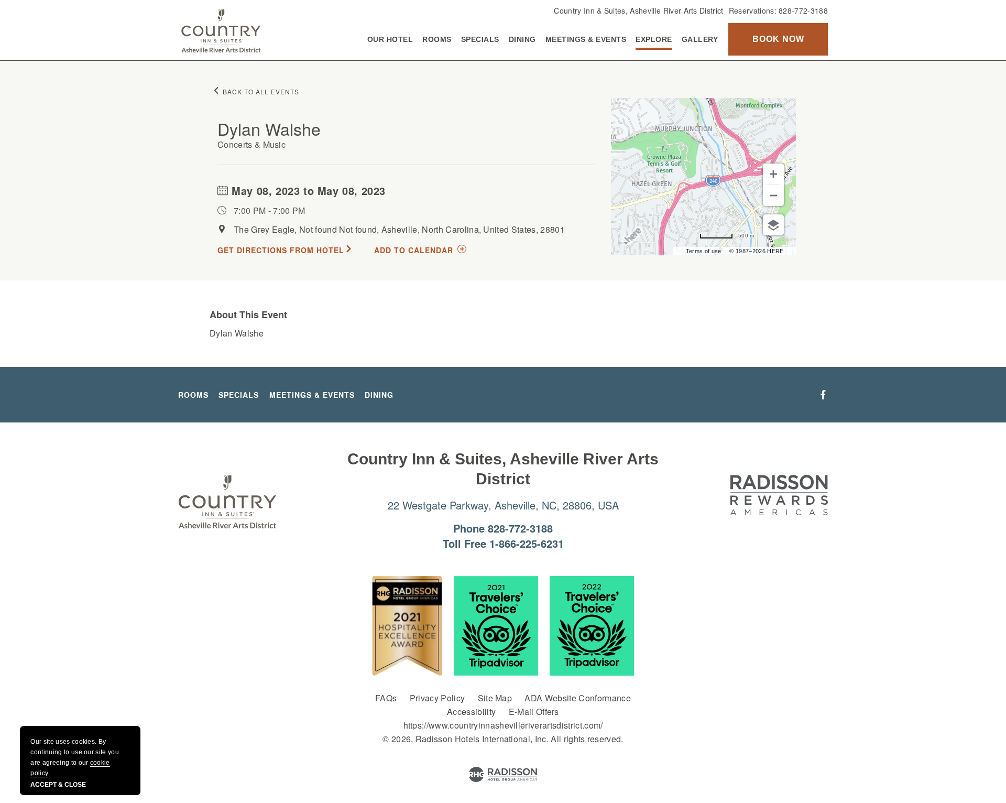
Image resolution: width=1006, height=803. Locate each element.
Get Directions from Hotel (280, 250)
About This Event (248, 314)
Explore (654, 39)
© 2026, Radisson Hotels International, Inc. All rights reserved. (502, 739)
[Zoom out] (773, 195)
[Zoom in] (773, 174)
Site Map (495, 698)
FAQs (386, 698)
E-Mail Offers (534, 712)
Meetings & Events (586, 39)
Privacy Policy (437, 698)
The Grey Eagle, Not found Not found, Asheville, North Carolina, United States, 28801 (399, 229)
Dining (522, 39)
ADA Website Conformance (577, 698)
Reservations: (778, 10)
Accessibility (471, 712)
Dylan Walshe (269, 128)
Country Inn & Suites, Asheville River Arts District (638, 10)
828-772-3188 (803, 10)
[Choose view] (773, 224)
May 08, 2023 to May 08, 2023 (307, 190)
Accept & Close (58, 784)
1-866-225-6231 (526, 543)
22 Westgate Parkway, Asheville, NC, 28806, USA (503, 505)
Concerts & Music (251, 144)
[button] (778, 39)
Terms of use (703, 251)
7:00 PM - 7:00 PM (269, 210)
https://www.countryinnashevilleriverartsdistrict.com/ (503, 725)
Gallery (700, 39)
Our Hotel (390, 39)
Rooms (437, 39)
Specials (480, 39)
